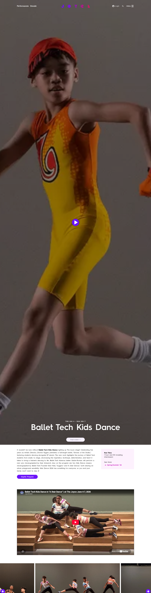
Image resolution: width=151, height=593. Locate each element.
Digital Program (27, 477)
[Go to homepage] (75, 6)
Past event (74, 440)
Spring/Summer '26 (114, 465)
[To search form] (122, 6)
